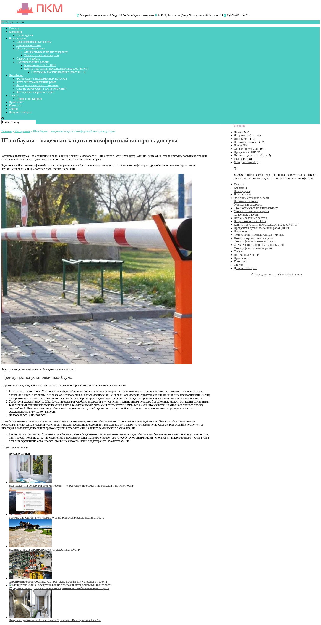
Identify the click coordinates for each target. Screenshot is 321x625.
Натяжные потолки (28, 45)
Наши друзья (24, 35)
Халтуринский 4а (245, 162)
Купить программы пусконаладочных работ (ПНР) (56, 68)
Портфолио (16, 75)
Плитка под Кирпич (29, 98)
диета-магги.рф (271, 274)
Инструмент (22, 131)
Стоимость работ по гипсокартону (46, 51)
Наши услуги (17, 38)
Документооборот (20, 112)
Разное (238, 158)
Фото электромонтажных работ (36, 82)
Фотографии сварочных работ (35, 92)
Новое (238, 145)
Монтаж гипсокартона (30, 48)
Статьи (13, 108)
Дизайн (238, 132)
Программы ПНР (245, 152)
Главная (14, 28)
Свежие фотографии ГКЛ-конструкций (41, 88)
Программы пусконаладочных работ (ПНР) (58, 71)
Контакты (15, 105)
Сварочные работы (28, 58)
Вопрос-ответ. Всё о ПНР (40, 65)
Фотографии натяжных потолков (37, 85)
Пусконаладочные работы (32, 61)
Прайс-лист (16, 102)
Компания (15, 31)
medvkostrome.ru (291, 274)
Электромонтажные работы (33, 41)
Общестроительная (246, 148)
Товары (13, 95)
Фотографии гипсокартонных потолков (41, 78)
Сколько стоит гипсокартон (41, 55)
